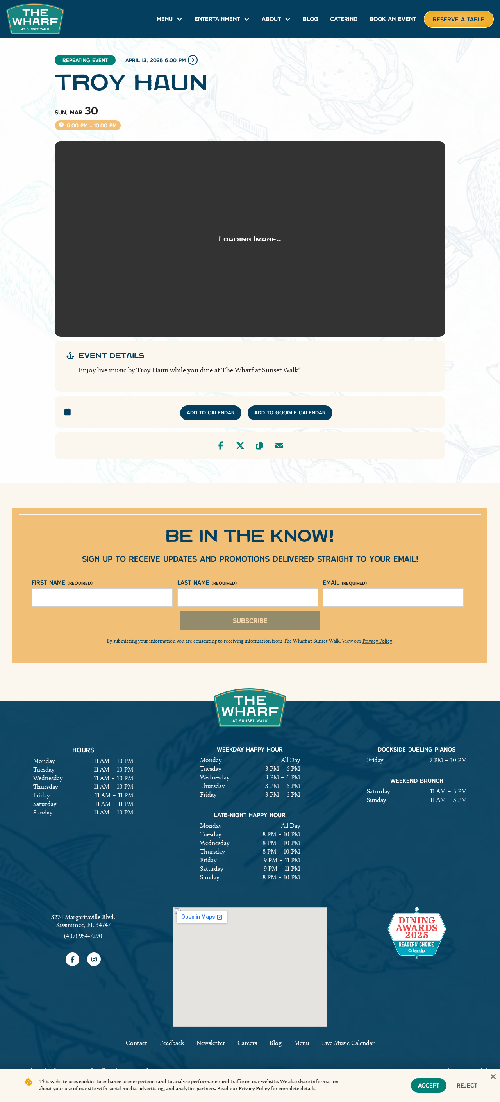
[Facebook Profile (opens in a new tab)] (72, 959)
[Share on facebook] (220, 445)
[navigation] (35, 18)
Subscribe (250, 620)
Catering (344, 19)
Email (345, 583)
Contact (136, 1043)
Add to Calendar (211, 412)
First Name (62, 583)
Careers (247, 1043)
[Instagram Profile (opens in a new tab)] (94, 959)
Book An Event (393, 19)
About (271, 19)
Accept (428, 1085)
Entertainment (217, 19)
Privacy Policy (377, 641)
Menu (165, 19)
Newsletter (210, 1043)
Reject (467, 1085)
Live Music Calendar (348, 1043)
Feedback (172, 1043)
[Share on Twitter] (240, 445)
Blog (310, 19)
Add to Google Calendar (290, 412)
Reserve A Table (458, 19)
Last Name (207, 583)
